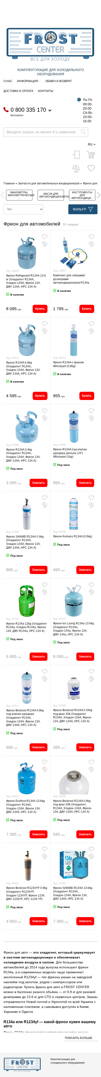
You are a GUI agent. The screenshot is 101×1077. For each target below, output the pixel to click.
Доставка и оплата (18, 91)
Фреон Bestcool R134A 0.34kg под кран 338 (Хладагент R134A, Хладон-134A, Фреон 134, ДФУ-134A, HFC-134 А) (72, 716)
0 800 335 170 (28, 110)
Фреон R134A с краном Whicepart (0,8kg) (68, 364)
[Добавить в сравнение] (44, 244)
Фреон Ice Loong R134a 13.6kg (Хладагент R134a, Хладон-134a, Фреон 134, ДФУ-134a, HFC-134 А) (73, 629)
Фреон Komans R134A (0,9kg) (72, 536)
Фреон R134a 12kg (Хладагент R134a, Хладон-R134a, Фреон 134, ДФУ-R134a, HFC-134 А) (26, 627)
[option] (19, 195)
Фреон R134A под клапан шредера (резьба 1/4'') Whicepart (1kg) (70, 453)
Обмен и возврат (58, 81)
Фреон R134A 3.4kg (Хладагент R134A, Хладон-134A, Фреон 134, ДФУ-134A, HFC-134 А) (23, 455)
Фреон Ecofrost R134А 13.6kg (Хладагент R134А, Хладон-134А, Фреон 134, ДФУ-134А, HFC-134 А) (25, 806)
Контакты (45, 91)
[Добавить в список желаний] (44, 237)
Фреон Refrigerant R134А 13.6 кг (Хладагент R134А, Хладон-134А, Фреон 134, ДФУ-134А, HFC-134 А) (26, 281)
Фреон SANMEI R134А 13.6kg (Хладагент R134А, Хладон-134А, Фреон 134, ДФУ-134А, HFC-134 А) (72, 893)
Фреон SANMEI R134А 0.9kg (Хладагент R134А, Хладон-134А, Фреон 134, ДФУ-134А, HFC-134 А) (25, 542)
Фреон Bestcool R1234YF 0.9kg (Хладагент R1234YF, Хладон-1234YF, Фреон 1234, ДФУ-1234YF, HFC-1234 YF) (26, 893)
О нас (8, 81)
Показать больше (79, 1038)
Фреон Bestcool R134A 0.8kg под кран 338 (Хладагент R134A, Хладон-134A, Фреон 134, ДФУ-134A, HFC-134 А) (72, 806)
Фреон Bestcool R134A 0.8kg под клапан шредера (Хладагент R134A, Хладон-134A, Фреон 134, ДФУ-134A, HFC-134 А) (25, 718)
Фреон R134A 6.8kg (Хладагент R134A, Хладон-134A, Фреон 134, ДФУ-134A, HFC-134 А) (23, 368)
